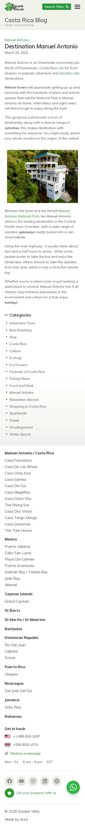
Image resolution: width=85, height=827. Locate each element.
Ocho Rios (13, 707)
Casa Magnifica (17, 492)
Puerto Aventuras (19, 565)
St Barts (12, 610)
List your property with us (36, 793)
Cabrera (11, 651)
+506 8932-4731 (25, 745)
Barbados (13, 629)
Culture (15, 351)
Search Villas (54, 6)
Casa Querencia (17, 524)
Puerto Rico (15, 667)
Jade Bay (12, 578)
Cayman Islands (19, 594)
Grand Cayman (17, 601)
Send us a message (25, 753)
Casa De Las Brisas (21, 466)
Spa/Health (18, 413)
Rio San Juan (15, 645)
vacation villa (69, 73)
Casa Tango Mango (21, 517)
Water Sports (20, 434)
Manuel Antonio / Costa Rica (29, 453)
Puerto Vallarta (17, 546)
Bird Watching (20, 330)
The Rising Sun (17, 505)
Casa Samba (15, 479)
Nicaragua (14, 683)
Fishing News (19, 378)
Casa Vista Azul (18, 473)
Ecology (15, 358)
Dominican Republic (22, 637)
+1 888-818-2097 (26, 736)
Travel (14, 420)
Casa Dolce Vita (18, 498)
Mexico (11, 539)
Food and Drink (21, 386)
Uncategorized (21, 427)
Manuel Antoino (17, 40)
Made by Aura (16, 819)
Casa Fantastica (18, 460)
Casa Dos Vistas (18, 511)
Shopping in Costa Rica (27, 406)
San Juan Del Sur (18, 690)
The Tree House (18, 530)
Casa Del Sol (15, 486)
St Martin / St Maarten (25, 619)
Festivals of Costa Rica (27, 372)
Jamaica (12, 700)
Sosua (10, 657)
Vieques (11, 674)
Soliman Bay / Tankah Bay (26, 572)
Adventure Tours (22, 323)
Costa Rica (17, 344)
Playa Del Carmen (19, 559)
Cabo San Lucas (18, 553)
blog (12, 337)
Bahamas (13, 716)
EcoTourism (18, 365)
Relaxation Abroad (24, 399)
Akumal (11, 584)
